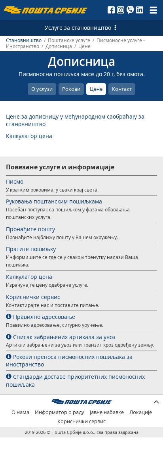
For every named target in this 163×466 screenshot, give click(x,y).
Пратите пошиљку (31, 249)
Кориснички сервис (33, 297)
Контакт (122, 88)
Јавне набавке (107, 412)
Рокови (71, 88)
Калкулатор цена (29, 136)
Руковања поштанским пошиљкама (54, 201)
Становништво (24, 40)
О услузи (42, 88)
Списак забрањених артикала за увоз (63, 337)
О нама (20, 412)
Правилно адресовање (43, 316)
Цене (96, 88)
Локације (140, 412)
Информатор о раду (59, 412)
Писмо (14, 181)
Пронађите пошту (30, 229)
